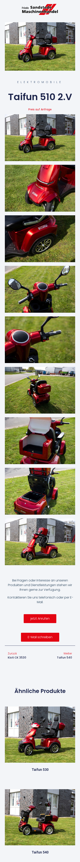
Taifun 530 (40, 770)
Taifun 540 (40, 852)
